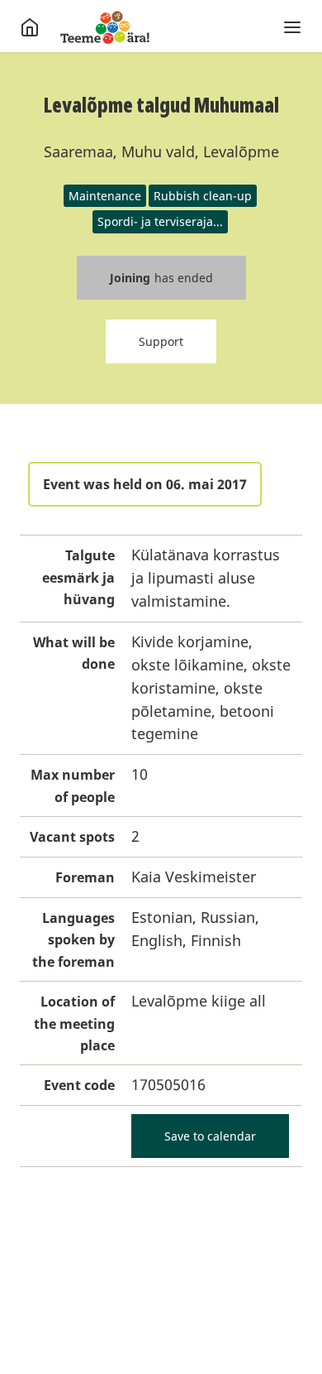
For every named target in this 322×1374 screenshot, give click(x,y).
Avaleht (104, 27)
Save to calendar (210, 1136)
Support (161, 341)
